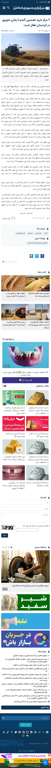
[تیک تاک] (7, 732)
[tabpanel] (25, 571)
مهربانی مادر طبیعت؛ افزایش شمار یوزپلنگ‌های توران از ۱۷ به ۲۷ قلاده (24, 674)
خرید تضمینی (20, 233)
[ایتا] (23, 732)
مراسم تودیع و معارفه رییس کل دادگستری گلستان (30, 701)
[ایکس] (43, 732)
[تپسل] (3, 339)
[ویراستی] (15, 732)
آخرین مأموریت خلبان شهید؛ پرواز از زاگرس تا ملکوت (30, 665)
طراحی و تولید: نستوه (24, 751)
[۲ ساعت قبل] (25, 566)
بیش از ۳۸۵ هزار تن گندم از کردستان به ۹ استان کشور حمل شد (14, 323)
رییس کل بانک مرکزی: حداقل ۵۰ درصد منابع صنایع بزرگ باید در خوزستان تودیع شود (26, 691)
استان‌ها (29, 213)
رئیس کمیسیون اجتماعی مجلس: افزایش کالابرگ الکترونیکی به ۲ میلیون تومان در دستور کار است (26, 660)
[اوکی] (3, 732)
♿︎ (45, 762)
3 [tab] (6, 547)
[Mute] (8, 366)
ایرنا (29, 8)
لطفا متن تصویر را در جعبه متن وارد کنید (36, 526)
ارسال (4, 535)
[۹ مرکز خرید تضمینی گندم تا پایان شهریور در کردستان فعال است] (25, 49)
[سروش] (19, 732)
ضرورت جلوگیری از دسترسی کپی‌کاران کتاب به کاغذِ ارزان (30, 585)
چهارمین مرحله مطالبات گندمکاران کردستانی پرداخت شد (38, 295)
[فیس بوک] (11, 732)
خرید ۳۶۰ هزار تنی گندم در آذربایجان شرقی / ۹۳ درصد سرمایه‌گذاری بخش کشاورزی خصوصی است (24, 697)
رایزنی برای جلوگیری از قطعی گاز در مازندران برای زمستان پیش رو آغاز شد (24, 669)
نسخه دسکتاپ (25, 724)
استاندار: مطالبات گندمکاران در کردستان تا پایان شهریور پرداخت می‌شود (38, 325)
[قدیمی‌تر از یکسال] (38, 283)
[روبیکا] (39, 732)
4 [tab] (3, 547)
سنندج (30, 233)
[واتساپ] (23, 736)
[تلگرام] (47, 732)
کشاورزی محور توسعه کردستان (37, 243)
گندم (45, 233)
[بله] (31, 732)
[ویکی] (27, 736)
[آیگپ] (27, 732)
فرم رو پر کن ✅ (25, 380)
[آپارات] (35, 732)
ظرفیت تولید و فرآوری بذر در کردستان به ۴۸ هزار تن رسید (15, 295)
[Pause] (4, 366)
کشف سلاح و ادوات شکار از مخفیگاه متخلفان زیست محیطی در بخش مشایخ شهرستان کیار (24, 685)
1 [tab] (11, 547)
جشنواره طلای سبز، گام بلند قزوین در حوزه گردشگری (30, 655)
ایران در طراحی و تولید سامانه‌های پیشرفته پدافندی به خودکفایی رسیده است (26, 679)
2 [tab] (8, 547)
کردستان (22, 213)
